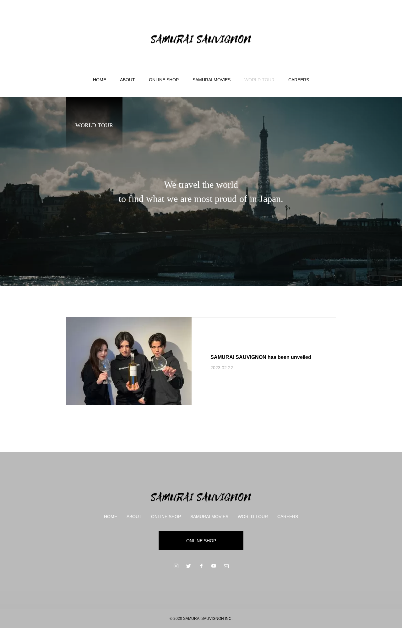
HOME (99, 79)
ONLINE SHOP (164, 79)
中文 (364, 24)
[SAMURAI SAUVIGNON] (201, 39)
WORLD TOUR (259, 79)
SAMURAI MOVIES (212, 79)
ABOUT (127, 79)
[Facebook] (201, 566)
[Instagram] (176, 566)
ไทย (375, 24)
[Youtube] (213, 566)
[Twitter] (188, 566)
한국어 (349, 24)
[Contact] (226, 566)
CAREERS (298, 79)
